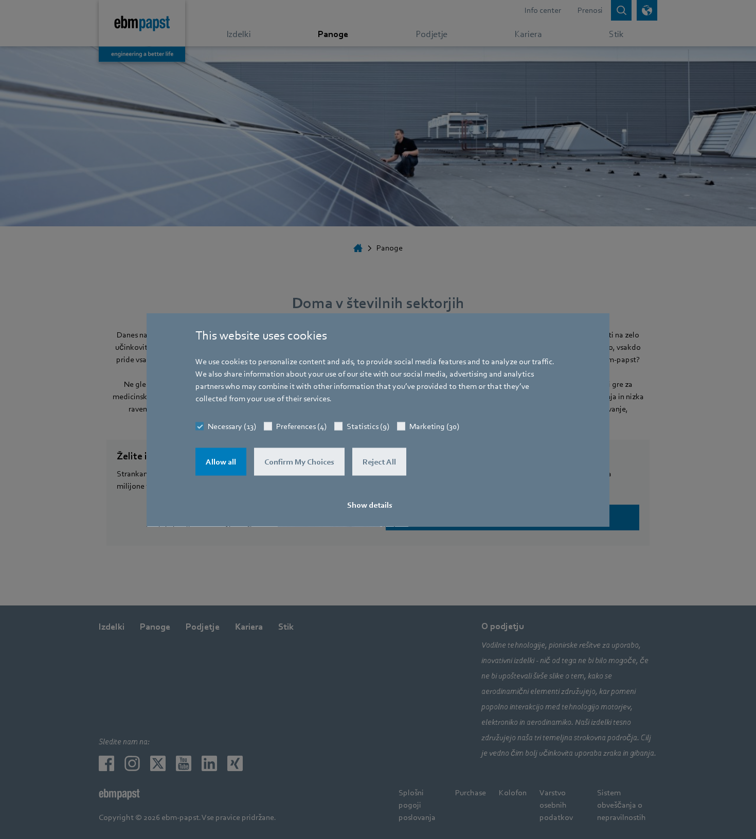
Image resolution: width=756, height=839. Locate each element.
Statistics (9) (368, 426)
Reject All (379, 461)
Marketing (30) (434, 426)
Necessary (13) (232, 426)
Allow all (221, 461)
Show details (369, 504)
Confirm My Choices (299, 461)
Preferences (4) (301, 426)
